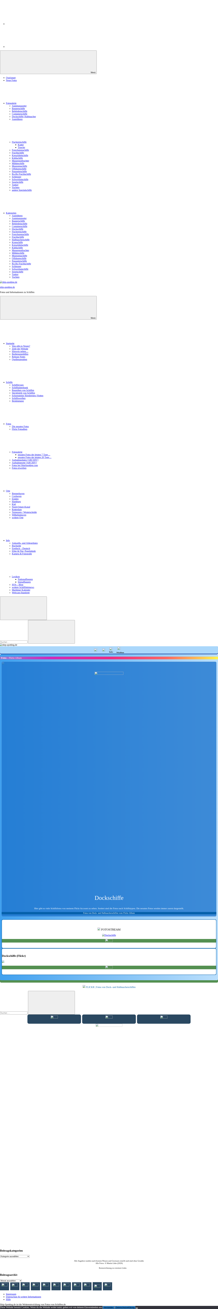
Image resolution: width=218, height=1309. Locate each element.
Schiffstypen (18, 385)
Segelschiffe (17, 182)
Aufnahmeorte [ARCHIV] (24, 462)
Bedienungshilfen (20, 354)
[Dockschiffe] (109, 935)
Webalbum (120, 652)
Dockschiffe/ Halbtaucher (24, 116)
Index (111, 652)
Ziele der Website (20, 348)
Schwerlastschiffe (20, 179)
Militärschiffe (18, 163)
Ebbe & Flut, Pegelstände (24, 551)
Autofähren (17, 119)
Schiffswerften (19, 398)
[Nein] (137, 1308)
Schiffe (9, 382)
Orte (8, 491)
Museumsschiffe (19, 166)
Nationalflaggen (25, 579)
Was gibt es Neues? (21, 346)
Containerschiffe (19, 114)
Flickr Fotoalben (19, 429)
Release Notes (18, 356)
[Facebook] (28, 24)
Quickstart (11, 77)
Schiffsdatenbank (20, 387)
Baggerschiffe (18, 108)
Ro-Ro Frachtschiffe (21, 174)
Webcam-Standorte (21, 592)
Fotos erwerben (19, 468)
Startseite (10, 343)
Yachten (15, 187)
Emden (15, 499)
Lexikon (16, 576)
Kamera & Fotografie (22, 554)
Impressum (11, 1294)
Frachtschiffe (18, 152)
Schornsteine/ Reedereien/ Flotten (27, 395)
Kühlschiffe (17, 158)
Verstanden (108, 1307)
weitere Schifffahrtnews (23, 587)
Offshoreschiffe (19, 169)
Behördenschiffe (19, 111)
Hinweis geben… (20, 351)
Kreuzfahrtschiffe (20, 155)
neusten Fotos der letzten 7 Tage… (34, 454)
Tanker (15, 185)
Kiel (14, 504)
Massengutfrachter (20, 160)
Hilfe (8, 1299)
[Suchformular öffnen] (23, 608)
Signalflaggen (24, 582)
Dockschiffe (17, 229)
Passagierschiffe (19, 171)
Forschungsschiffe (20, 150)
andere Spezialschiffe (22, 190)
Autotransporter (19, 106)
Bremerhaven (18, 493)
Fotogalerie (11, 103)
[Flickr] (28, 46)
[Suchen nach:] (14, 642)
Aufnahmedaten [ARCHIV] (25, 460)
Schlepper (16, 177)
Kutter (21, 144)
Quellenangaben (19, 359)
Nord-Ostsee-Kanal (21, 507)
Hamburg (16, 501)
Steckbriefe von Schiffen (23, 393)
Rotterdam (17, 509)
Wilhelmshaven (19, 515)
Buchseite (16, 545)
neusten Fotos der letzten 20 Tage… (34, 457)
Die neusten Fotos (20, 426)
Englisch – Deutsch (21, 548)
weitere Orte (17, 517)
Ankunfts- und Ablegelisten (25, 543)
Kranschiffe (17, 242)
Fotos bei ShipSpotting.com (25, 465)
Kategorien (11, 213)
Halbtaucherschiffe (21, 239)
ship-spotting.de (7, 287)
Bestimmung (18, 401)
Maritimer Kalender (21, 590)
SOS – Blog (17, 584)
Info (8, 540)
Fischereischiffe (19, 142)
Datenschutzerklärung (125, 1307)
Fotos (8, 424)
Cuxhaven (17, 496)
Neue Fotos (11, 80)
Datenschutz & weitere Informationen (23, 1296)
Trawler (21, 147)
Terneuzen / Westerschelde (24, 512)
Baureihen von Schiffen (23, 390)
